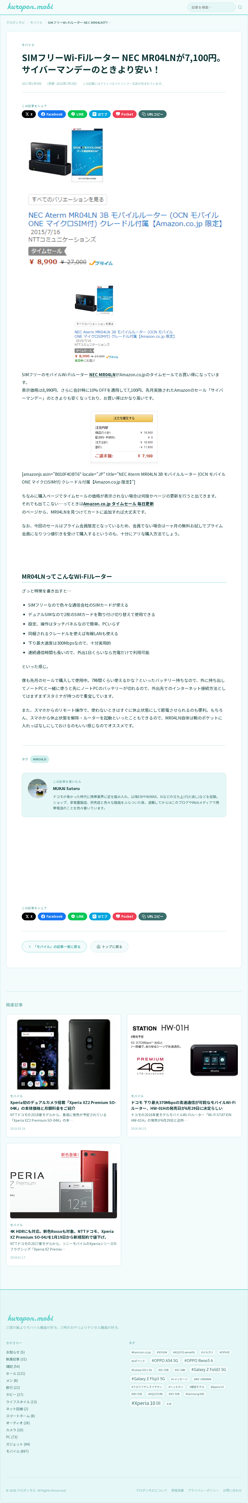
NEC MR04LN (102, 374)
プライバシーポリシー (203, 1490)
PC (11, 1436)
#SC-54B (180, 1370)
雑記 (13, 1366)
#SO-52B (174, 1394)
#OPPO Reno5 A (198, 1360)
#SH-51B (137, 1394)
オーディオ (18, 1422)
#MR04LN (39, 759)
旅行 (13, 1387)
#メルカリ (207, 1352)
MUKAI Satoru (66, 788)
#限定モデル (197, 1387)
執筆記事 (16, 1359)
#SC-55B (163, 1370)
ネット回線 (17, 1408)
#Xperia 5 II (217, 1387)
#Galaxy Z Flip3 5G (148, 1378)
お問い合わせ (232, 1490)
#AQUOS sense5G (184, 1352)
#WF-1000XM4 (202, 1379)
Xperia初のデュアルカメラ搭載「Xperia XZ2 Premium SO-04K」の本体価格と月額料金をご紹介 (63, 1105)
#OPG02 (225, 1352)
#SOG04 (162, 1352)
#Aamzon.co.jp (141, 1352)
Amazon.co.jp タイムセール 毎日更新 (118, 504)
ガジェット (18, 1444)
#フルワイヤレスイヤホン (147, 1387)
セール (15, 1373)
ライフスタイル (21, 1401)
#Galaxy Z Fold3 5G (208, 1369)
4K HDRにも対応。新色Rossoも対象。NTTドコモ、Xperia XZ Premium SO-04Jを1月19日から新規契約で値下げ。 (62, 1234)
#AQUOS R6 (155, 1394)
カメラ (14, 1429)
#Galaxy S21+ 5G (142, 1370)
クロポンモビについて (151, 1490)
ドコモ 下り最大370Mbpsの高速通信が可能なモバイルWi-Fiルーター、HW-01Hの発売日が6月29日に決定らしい (183, 1105)
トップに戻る (112, 946)
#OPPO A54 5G (165, 1360)
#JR (169, 1404)
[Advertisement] (124, 861)
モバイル (28, 45)
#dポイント (138, 1361)
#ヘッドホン (176, 1387)
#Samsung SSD (195, 1394)
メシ (12, 1380)
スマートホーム (20, 1415)
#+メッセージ (179, 1379)
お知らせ (15, 1352)
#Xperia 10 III (146, 1402)
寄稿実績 (177, 1490)
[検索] (240, 7)
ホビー (14, 1394)
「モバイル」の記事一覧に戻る (57, 946)
